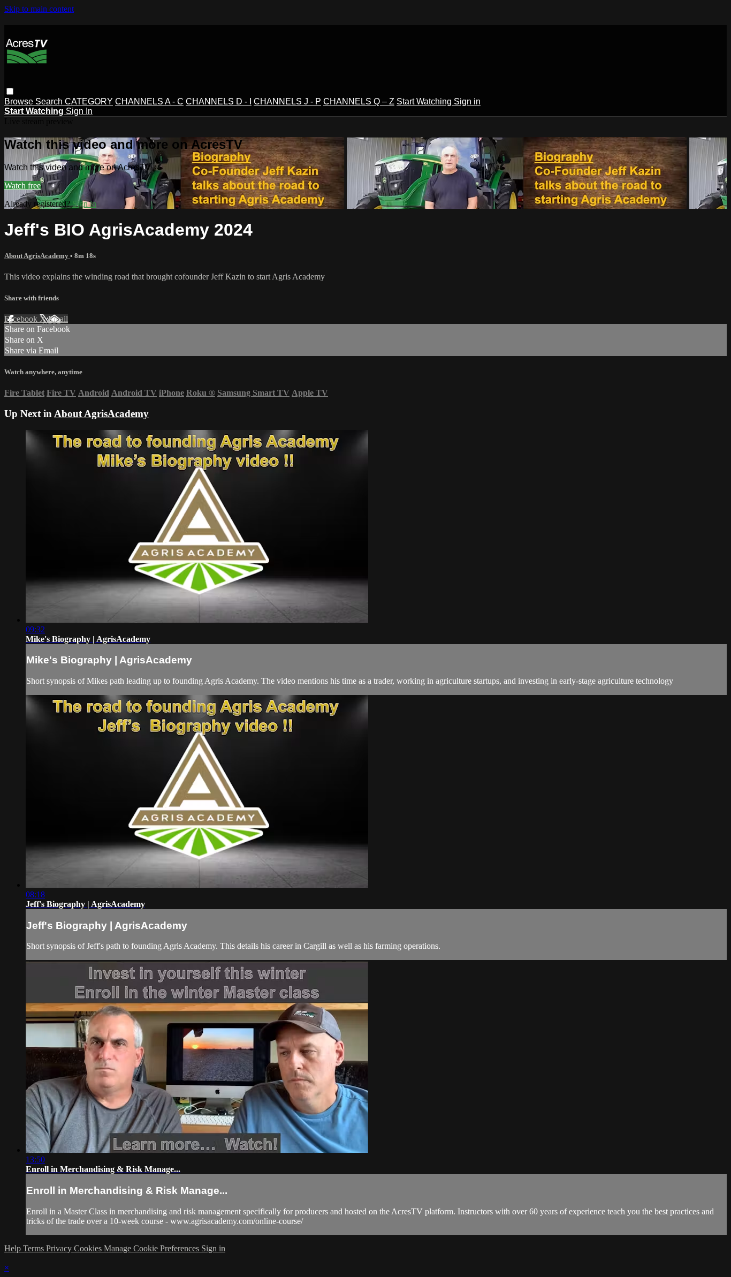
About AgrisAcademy (37, 256)
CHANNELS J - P (287, 101)
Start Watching (425, 101)
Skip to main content (39, 8)
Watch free (22, 185)
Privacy (60, 1248)
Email (58, 318)
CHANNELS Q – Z (358, 101)
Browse (19, 101)
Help (13, 1248)
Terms (34, 1248)
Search (50, 101)
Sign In (79, 111)
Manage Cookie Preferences (152, 1248)
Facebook (22, 318)
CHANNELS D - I (219, 101)
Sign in (467, 101)
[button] (9, 91)
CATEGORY (89, 101)
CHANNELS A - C (149, 101)
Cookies (89, 1248)
